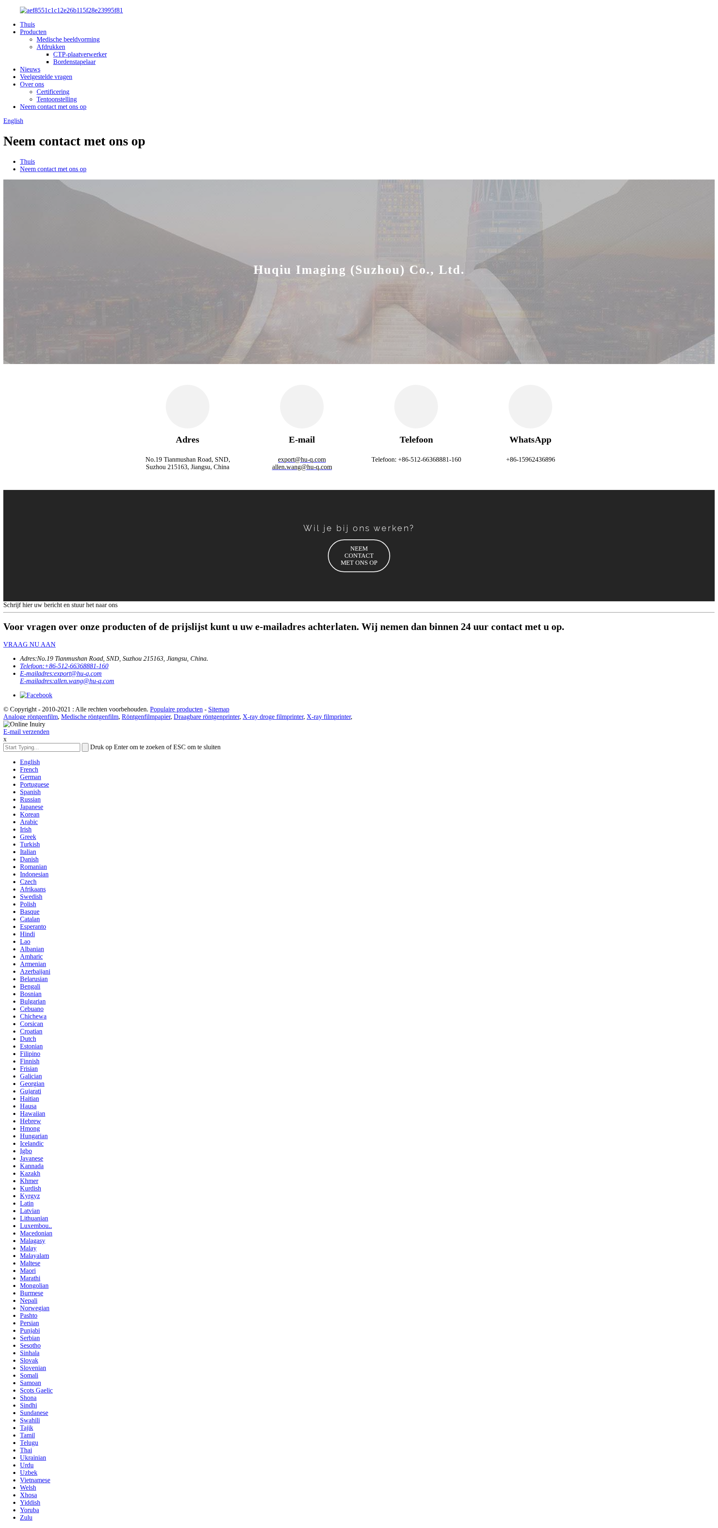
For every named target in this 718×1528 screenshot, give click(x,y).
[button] (359, 555)
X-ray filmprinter (329, 716)
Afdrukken (51, 46)
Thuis (27, 24)
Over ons (32, 84)
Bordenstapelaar (74, 61)
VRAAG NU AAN (29, 644)
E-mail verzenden (26, 731)
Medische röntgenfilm (89, 716)
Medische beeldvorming (68, 39)
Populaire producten (176, 709)
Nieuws (30, 69)
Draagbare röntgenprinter (206, 716)
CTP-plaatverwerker (80, 54)
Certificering (53, 91)
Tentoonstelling (57, 99)
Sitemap (218, 709)
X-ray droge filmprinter (273, 716)
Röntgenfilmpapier (146, 716)
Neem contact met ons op (53, 106)
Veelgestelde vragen (46, 76)
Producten (33, 31)
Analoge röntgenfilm (30, 716)
